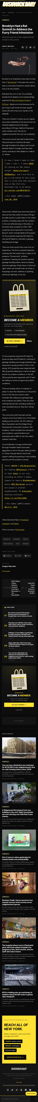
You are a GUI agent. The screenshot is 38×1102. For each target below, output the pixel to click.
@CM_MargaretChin (28, 466)
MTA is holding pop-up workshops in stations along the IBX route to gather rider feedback (17, 994)
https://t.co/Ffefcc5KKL (16, 498)
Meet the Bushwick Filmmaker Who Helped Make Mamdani (19, 1085)
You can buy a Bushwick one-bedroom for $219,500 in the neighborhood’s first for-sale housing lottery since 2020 (18, 767)
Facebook (24, 520)
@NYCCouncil (21, 470)
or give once (19, 709)
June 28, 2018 (11, 199)
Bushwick (17, 539)
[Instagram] (8, 1090)
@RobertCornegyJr (21, 171)
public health (8, 543)
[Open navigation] (34, 4)
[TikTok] (12, 1090)
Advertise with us (15, 1057)
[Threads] (21, 1090)
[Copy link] (34, 47)
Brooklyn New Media (18, 1078)
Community (11, 12)
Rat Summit (12, 82)
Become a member (15, 341)
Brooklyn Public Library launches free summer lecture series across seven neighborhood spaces (17, 902)
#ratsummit (27, 491)
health (25, 539)
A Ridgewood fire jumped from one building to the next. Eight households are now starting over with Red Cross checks (17, 813)
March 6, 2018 (11, 507)
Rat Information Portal (20, 100)
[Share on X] (26, 47)
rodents (26, 543)
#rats (15, 474)
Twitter (16, 524)
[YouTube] (30, 1090)
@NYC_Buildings (18, 484)
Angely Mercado (9, 566)
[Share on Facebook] (22, 47)
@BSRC (31, 164)
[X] (17, 1090)
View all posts (6, 571)
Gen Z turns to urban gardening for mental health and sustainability (16, 858)
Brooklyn (7, 539)
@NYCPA (14, 466)
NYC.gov (5, 104)
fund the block (31, 1093)
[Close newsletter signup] (36, 1099)
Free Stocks (20, 530)
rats (17, 543)
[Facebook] (26, 1090)
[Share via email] (30, 47)
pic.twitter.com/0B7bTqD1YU (17, 190)
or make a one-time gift (10, 346)
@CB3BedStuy (10, 174)
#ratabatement (29, 480)
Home (3, 12)
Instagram (6, 524)
